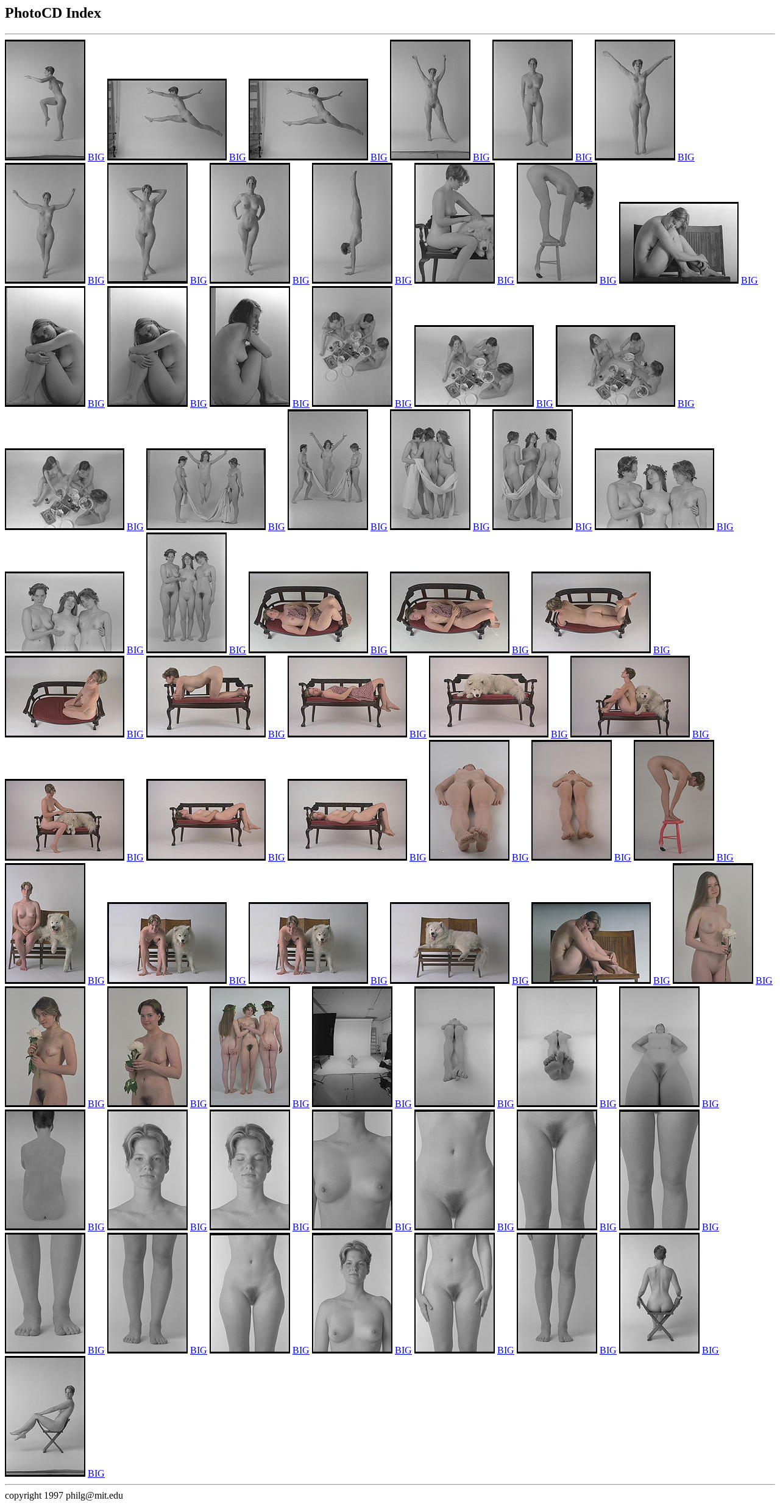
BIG (96, 157)
